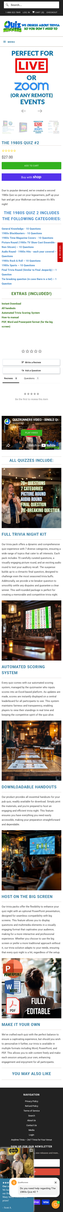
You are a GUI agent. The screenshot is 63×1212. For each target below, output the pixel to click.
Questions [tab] (29, 378)
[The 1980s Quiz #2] (31, 77)
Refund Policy (31, 1106)
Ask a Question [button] (33, 370)
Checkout (52, 12)
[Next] (40, 110)
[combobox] (31, 5)
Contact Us (31, 1125)
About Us (31, 1120)
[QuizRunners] (31, 27)
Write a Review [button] (33, 362)
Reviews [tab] (8, 378)
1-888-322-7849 (13, 12)
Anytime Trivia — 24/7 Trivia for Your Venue (31, 1139)
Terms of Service (32, 1110)
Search (31, 1115)
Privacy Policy (31, 1101)
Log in (26, 12)
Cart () (39, 12)
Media (31, 1130)
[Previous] (23, 110)
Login (31, 1135)
